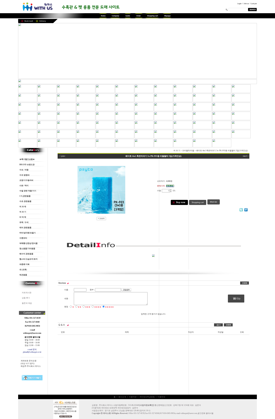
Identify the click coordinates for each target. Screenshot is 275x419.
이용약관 (133, 397)
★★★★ (97, 307)
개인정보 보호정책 (109, 408)
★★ (79, 307)
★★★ (87, 307)
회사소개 (122, 397)
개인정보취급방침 (147, 397)
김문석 (135, 408)
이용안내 (161, 397)
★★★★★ (109, 307)
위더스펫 (107, 413)
